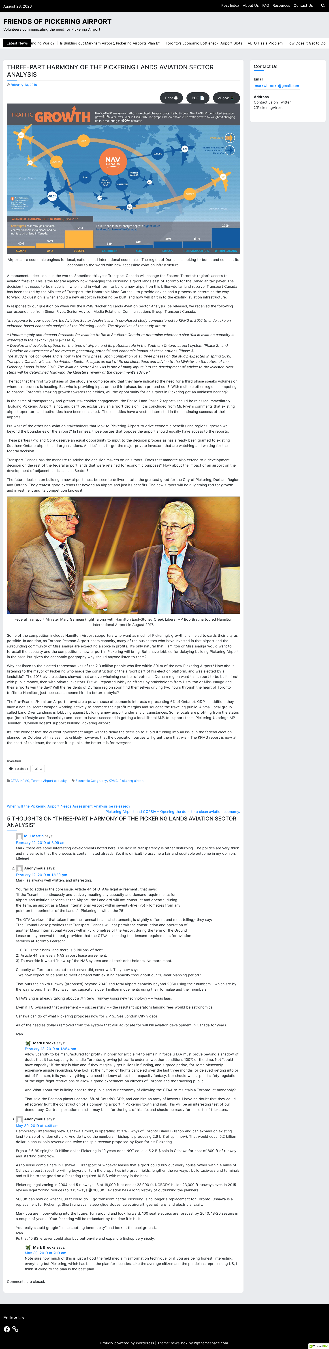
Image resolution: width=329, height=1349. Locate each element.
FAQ (265, 5)
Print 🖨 (171, 98)
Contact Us (303, 5)
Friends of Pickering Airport (57, 21)
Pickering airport (132, 780)
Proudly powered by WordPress (127, 1343)
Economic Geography (91, 780)
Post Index (230, 5)
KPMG (24, 780)
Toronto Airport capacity (49, 780)
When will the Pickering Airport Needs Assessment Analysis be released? (68, 806)
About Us (251, 5)
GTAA (15, 780)
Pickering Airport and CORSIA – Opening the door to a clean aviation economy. (173, 811)
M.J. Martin (34, 836)
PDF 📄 (198, 98)
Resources (281, 5)
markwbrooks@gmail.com (277, 85)
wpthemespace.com (211, 1343)
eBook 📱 (226, 98)
